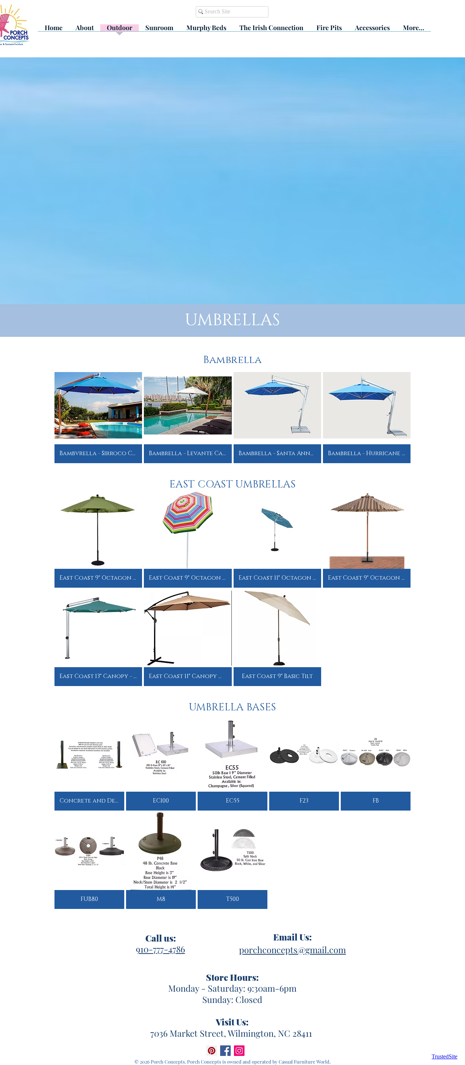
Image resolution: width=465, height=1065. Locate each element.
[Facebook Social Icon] (225, 1050)
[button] (98, 415)
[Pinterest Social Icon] (211, 1050)
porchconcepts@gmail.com (292, 949)
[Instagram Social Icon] (239, 1050)
